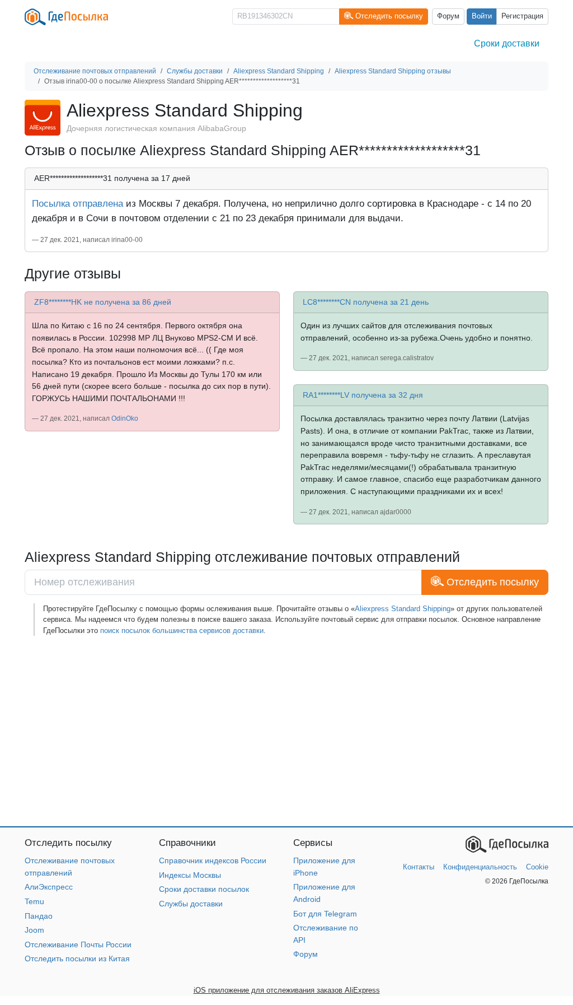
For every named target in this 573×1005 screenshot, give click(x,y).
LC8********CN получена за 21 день (366, 301)
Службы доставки (191, 903)
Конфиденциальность (480, 867)
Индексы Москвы (190, 875)
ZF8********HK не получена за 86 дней (102, 301)
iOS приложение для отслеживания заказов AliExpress (287, 990)
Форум (448, 16)
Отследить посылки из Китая (77, 958)
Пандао (39, 915)
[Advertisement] (286, 731)
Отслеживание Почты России (78, 944)
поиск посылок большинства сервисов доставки (182, 630)
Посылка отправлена (77, 203)
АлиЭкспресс (49, 886)
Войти (482, 16)
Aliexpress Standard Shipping (402, 608)
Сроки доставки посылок (204, 889)
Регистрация (522, 16)
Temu (34, 901)
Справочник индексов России (212, 860)
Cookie (537, 867)
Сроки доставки (506, 43)
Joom (34, 929)
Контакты (418, 867)
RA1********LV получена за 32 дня (363, 394)
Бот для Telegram (325, 913)
